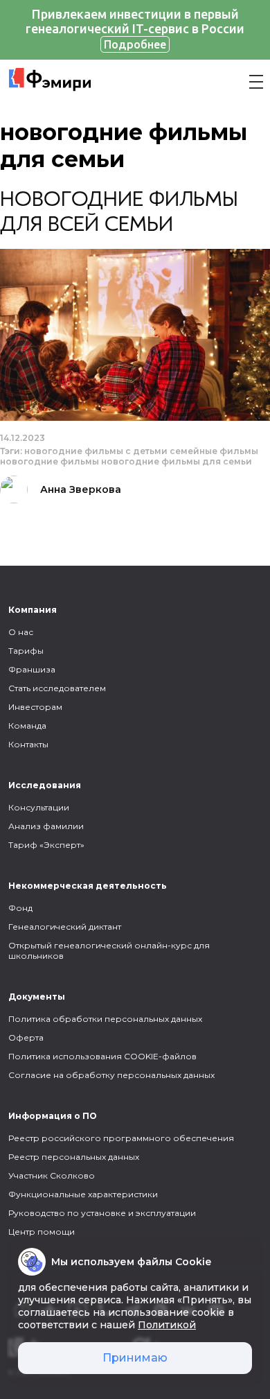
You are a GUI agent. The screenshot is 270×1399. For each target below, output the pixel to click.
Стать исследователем (57, 688)
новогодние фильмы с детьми (96, 451)
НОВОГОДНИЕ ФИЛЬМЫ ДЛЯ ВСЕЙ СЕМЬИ (119, 213)
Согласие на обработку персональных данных (111, 1075)
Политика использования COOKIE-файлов (102, 1056)
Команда (27, 725)
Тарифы (26, 650)
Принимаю (135, 1357)
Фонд (20, 908)
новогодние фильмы (49, 461)
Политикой (167, 1325)
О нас (20, 632)
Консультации (38, 807)
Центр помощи (41, 1231)
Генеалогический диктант (64, 926)
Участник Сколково (51, 1175)
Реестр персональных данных (73, 1157)
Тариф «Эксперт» (46, 845)
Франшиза (31, 669)
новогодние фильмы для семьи (176, 461)
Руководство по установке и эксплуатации (102, 1213)
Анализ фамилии (46, 826)
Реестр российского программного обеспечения (121, 1138)
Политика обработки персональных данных (105, 1019)
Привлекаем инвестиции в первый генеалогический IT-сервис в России (135, 29)
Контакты (28, 744)
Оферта (26, 1037)
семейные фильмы (214, 451)
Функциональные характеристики (83, 1194)
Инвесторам (35, 707)
